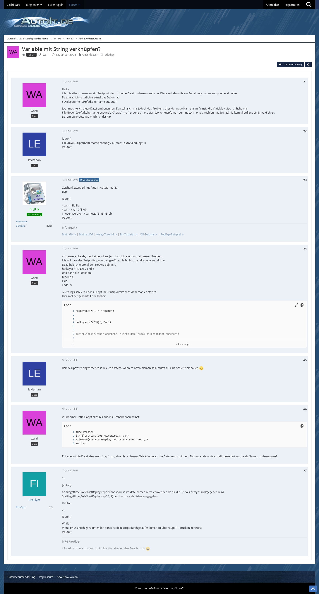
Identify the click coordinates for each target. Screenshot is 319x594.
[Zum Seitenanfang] (313, 589)
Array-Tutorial (105, 234)
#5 (305, 360)
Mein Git (67, 234)
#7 (305, 470)
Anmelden (272, 4)
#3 (305, 180)
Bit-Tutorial (127, 234)
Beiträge (20, 225)
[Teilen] (308, 64)
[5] (69, 326)
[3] (69, 319)
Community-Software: (159, 588)
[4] (69, 322)
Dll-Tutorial (147, 234)
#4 (305, 248)
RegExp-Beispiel (171, 234)
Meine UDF (86, 234)
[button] (296, 305)
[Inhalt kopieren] (302, 305)
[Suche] (308, 4)
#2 (305, 131)
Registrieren (292, 4)
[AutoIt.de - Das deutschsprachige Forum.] (159, 22)
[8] (69, 338)
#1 (305, 81)
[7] (69, 334)
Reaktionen (22, 221)
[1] (69, 311)
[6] (69, 330)
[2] (69, 315)
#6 (305, 409)
